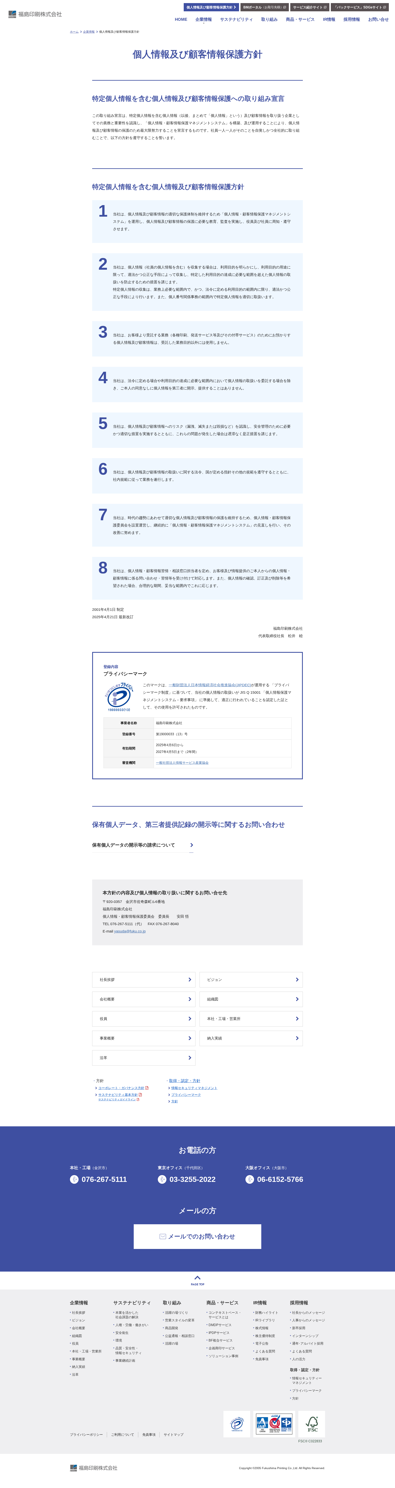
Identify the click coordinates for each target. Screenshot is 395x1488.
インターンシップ (305, 1336)
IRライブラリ (265, 1320)
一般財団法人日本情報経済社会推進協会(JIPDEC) (210, 685)
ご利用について (122, 1434)
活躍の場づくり (176, 1312)
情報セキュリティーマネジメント (307, 1380)
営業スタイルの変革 (180, 1320)
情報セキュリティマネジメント (194, 1088)
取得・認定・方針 (184, 1080)
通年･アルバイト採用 (307, 1343)
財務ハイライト (266, 1312)
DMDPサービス (220, 1325)
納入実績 (214, 1038)
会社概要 (107, 999)
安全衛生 (122, 1333)
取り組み (269, 19)
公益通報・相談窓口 (180, 1336)
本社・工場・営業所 (223, 1019)
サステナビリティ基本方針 (118, 1095)
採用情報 (352, 19)
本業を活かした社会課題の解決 (126, 1315)
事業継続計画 (125, 1360)
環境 (118, 1340)
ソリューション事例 (223, 1356)
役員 (103, 1019)
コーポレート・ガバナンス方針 (121, 1088)
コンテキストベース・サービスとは (225, 1315)
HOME (181, 19)
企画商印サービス (222, 1348)
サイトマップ (174, 1434)
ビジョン (214, 980)
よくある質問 (265, 1351)
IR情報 (329, 19)
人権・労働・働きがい (131, 1325)
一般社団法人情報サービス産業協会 (182, 762)
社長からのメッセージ (308, 1312)
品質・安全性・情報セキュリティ (128, 1350)
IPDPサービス (219, 1333)
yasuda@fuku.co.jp (130, 931)
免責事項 (261, 1359)
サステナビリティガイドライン (117, 1099)
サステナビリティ (236, 19)
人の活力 (298, 1359)
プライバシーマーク (186, 1095)
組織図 (212, 999)
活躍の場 (171, 1343)
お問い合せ (378, 19)
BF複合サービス (221, 1340)
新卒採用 (298, 1328)
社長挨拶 (107, 980)
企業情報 (203, 19)
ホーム (74, 31)
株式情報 (261, 1328)
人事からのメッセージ (308, 1320)
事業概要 (107, 1038)
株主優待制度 (265, 1336)
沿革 (103, 1058)
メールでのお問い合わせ (201, 1236)
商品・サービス (300, 19)
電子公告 (261, 1343)
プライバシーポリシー (86, 1434)
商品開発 (171, 1328)
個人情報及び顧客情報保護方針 (210, 7)
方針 (174, 1101)
